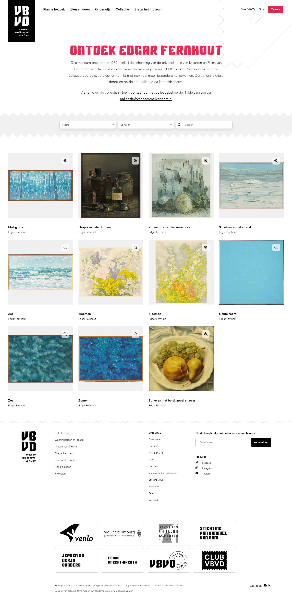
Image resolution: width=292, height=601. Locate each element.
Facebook (207, 462)
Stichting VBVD (156, 479)
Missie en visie (156, 452)
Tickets (275, 9)
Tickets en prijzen (64, 433)
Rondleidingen (63, 466)
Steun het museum (149, 9)
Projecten (60, 473)
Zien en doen (80, 9)
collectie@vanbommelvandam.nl (146, 99)
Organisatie (154, 439)
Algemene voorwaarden (137, 585)
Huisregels (154, 486)
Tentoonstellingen (65, 460)
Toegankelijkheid (64, 453)
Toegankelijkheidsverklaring (107, 585)
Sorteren (125, 124)
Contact (153, 446)
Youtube (206, 473)
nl (260, 9)
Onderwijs (102, 9)
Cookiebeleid (83, 585)
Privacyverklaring (63, 585)
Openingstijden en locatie (69, 439)
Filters (65, 124)
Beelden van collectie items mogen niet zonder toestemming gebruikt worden (94, 591)
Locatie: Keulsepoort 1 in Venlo (169, 585)
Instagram (207, 468)
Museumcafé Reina (66, 446)
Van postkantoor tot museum (163, 473)
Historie (152, 466)
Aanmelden (261, 442)
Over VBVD (248, 9)
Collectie (122, 9)
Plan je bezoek (54, 9)
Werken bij (154, 500)
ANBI (151, 459)
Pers (151, 493)
